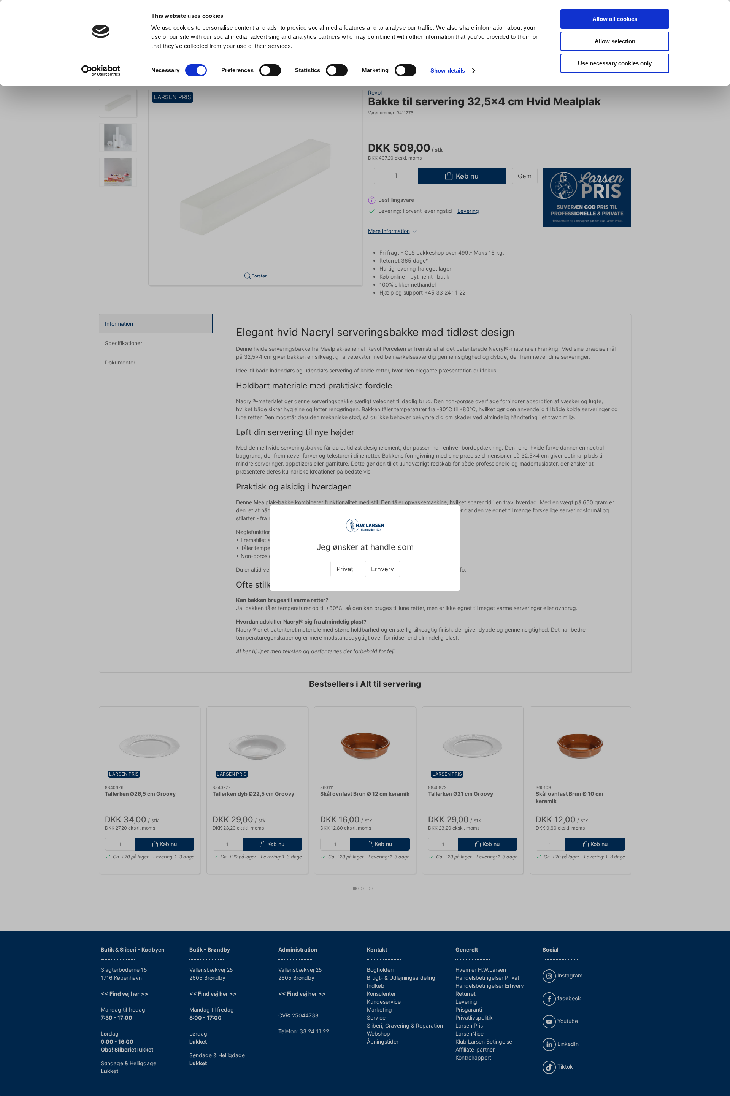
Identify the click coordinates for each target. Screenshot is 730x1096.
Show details (447, 70)
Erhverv (382, 569)
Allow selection (615, 41)
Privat (344, 569)
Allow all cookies (614, 19)
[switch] (270, 70)
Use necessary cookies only (615, 63)
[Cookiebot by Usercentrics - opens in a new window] (101, 70)
